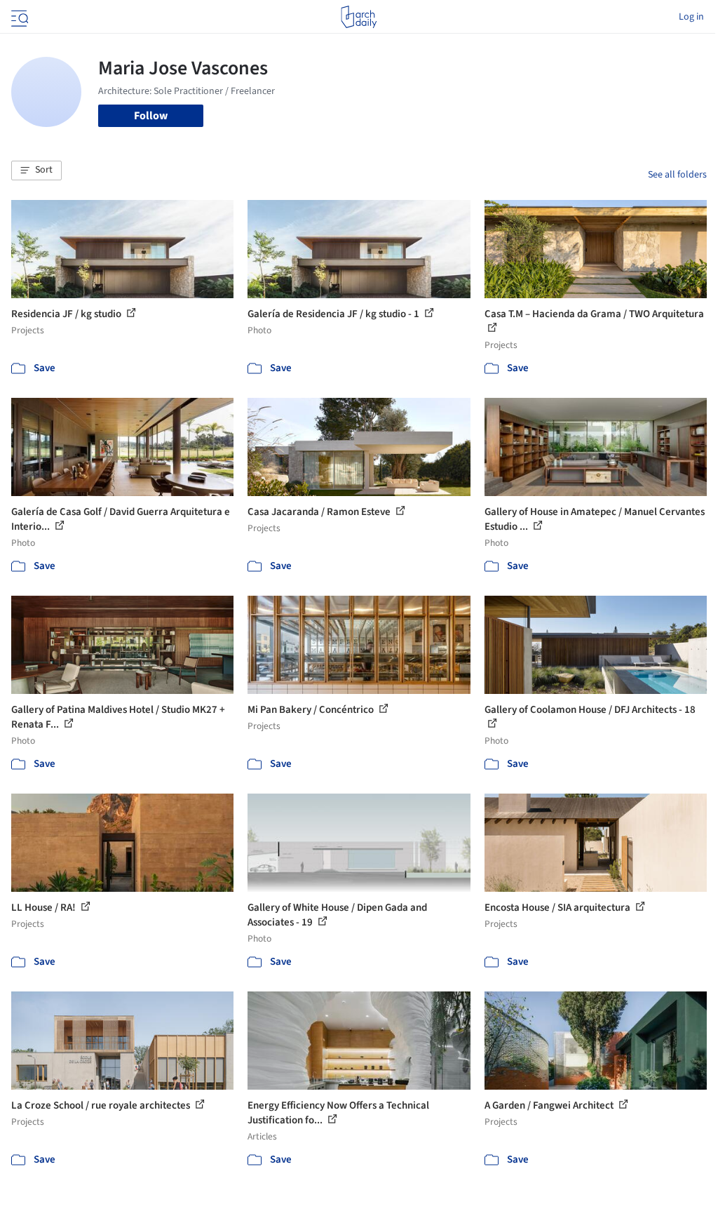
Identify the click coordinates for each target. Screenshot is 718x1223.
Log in (691, 17)
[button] (36, 170)
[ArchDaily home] (359, 17)
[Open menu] (18, 17)
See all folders (677, 175)
